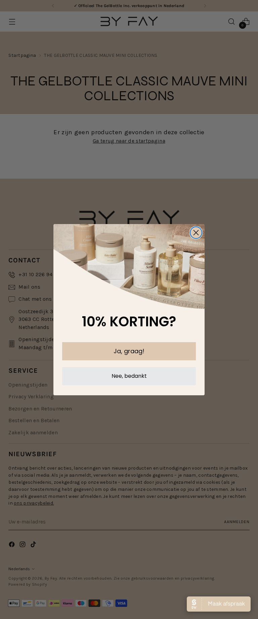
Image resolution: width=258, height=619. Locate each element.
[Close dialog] (196, 233)
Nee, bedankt (129, 376)
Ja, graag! (129, 351)
